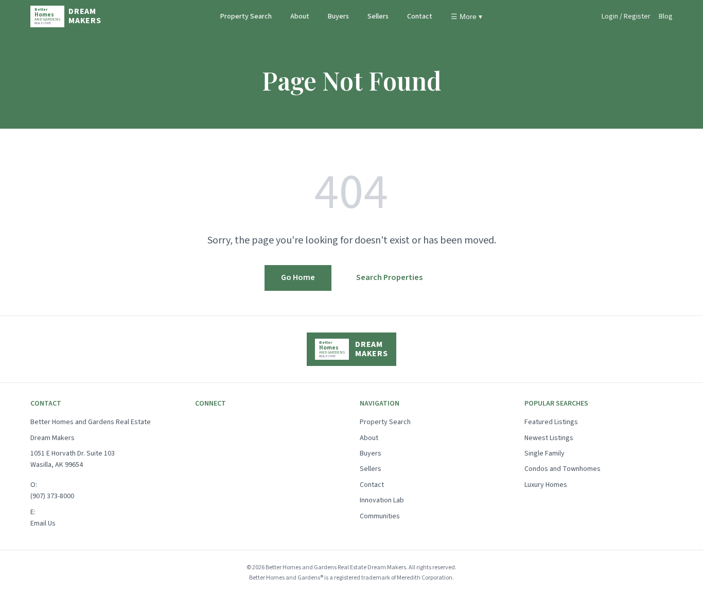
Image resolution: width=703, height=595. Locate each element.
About (299, 16)
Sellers (378, 16)
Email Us (43, 523)
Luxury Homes (545, 485)
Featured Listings (551, 422)
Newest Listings (548, 438)
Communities (380, 516)
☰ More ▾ (466, 16)
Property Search (246, 16)
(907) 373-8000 (52, 496)
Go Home (298, 277)
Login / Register (626, 16)
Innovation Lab (382, 500)
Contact (419, 16)
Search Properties (389, 277)
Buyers (338, 16)
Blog (666, 16)
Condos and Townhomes (562, 469)
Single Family (544, 453)
